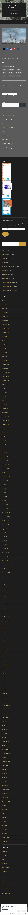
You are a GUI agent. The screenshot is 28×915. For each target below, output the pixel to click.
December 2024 (6, 324)
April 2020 (4, 545)
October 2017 (5, 661)
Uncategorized (5, 867)
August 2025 (5, 300)
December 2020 (6, 513)
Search (3, 102)
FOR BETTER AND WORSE (9, 127)
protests (4, 270)
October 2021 (5, 472)
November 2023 (6, 376)
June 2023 (4, 392)
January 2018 (5, 649)
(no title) (4, 262)
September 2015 (6, 761)
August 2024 (5, 340)
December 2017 (6, 653)
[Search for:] (14, 244)
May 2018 (4, 637)
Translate (13, 96)
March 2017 (5, 689)
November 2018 (6, 613)
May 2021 (4, 492)
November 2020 (6, 517)
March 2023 (5, 404)
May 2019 (4, 589)
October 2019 (5, 569)
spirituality (4, 863)
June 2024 (4, 348)
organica (11, 72)
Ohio (4, 72)
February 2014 (5, 837)
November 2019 (6, 565)
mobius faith (15, 58)
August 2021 (5, 480)
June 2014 (4, 821)
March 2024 (5, 360)
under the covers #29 (7, 290)
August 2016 (5, 717)
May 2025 (4, 304)
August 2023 (5, 384)
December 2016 (6, 701)
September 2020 (6, 525)
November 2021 (6, 468)
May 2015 (4, 777)
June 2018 (4, 633)
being (6, 62)
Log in (3, 885)
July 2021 (4, 484)
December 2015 (6, 749)
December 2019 (6, 561)
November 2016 (6, 705)
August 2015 (5, 765)
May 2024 (4, 352)
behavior (4, 855)
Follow (5, 234)
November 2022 (6, 420)
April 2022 (4, 448)
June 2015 (4, 773)
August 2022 (5, 432)
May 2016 (4, 729)
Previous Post (6, 85)
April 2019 (4, 593)
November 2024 (6, 328)
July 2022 (4, 436)
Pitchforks (4, 274)
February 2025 (5, 316)
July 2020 (4, 533)
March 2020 (5, 549)
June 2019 (4, 585)
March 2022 (5, 452)
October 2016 (5, 709)
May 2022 (4, 444)
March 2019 (5, 597)
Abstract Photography (7, 119)
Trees (3, 151)
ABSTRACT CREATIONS (8, 115)
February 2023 (5, 408)
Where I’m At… (5, 278)
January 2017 (5, 697)
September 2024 (6, 336)
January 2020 (5, 557)
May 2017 (4, 681)
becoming (4, 851)
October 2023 (5, 380)
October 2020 (5, 520)
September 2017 (6, 665)
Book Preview (5, 178)
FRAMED (4, 131)
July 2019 (4, 581)
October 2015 (5, 757)
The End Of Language (7, 148)
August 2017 (5, 669)
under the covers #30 (7, 286)
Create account (5, 881)
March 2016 (5, 737)
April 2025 (4, 308)
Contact (4, 123)
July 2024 (4, 344)
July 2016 (4, 721)
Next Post (23, 85)
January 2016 (5, 745)
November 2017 (6, 657)
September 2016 (6, 713)
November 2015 (6, 753)
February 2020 (5, 553)
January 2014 (5, 841)
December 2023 (6, 372)
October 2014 (5, 805)
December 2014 (6, 797)
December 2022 (6, 416)
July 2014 (4, 817)
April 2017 (4, 685)
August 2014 (5, 813)
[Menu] (4, 22)
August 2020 (5, 529)
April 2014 (4, 829)
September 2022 (6, 428)
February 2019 (5, 601)
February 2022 (5, 456)
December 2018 (6, 609)
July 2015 (4, 769)
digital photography (8, 66)
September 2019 (6, 573)
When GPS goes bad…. (7, 266)
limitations (4, 254)
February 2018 (5, 645)
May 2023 (4, 396)
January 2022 (5, 460)
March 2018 (5, 641)
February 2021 (5, 504)
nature (18, 69)
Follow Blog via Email (7, 220)
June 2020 (4, 537)
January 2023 (5, 412)
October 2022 (5, 424)
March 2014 (5, 833)
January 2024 (5, 368)
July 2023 (4, 388)
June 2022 (4, 440)
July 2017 (4, 673)
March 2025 (5, 312)
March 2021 (5, 501)
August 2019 (5, 577)
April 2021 (4, 496)
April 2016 (4, 733)
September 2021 (6, 476)
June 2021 (4, 488)
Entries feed (5, 889)
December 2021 (6, 464)
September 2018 (6, 621)
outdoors (18, 72)
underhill (4, 258)
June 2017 (4, 677)
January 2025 (5, 320)
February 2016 (5, 741)
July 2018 (4, 629)
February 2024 (5, 364)
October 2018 (5, 617)
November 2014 (6, 801)
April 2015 (4, 781)
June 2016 (4, 725)
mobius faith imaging (8, 69)
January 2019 (5, 605)
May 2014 (4, 825)
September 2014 (6, 809)
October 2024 (5, 332)
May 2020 (4, 541)
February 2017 (5, 693)
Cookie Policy (5, 909)
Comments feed (6, 893)
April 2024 (4, 356)
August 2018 (5, 625)
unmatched (4, 871)
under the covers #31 (7, 282)
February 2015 (5, 789)
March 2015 (5, 785)
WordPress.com (6, 897)
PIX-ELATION (5, 139)
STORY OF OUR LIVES (7, 144)
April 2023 (4, 400)
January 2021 (5, 508)
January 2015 (5, 793)
